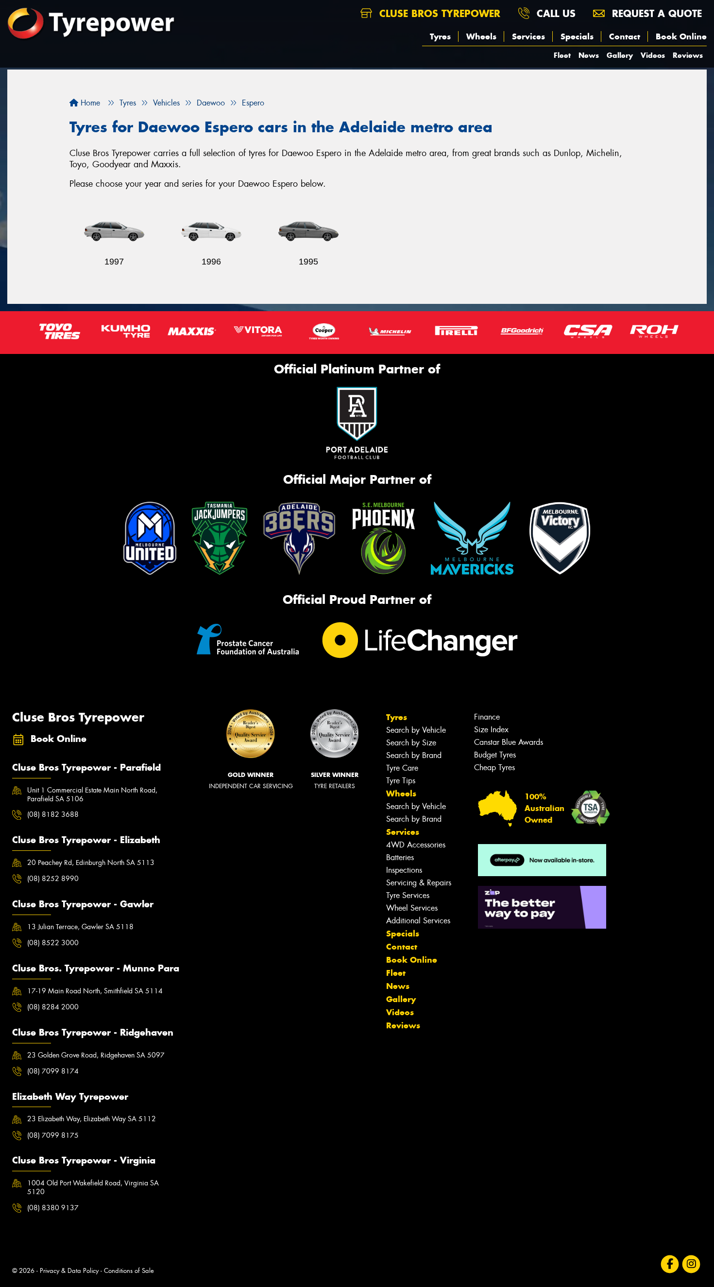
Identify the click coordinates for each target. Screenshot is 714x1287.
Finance (487, 717)
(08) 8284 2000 (53, 1007)
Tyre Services (407, 895)
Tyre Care (402, 768)
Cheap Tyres (494, 767)
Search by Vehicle (416, 730)
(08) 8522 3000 (53, 942)
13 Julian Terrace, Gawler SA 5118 (80, 926)
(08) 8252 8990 (53, 878)
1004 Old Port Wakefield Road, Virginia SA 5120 (93, 1187)
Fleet (562, 55)
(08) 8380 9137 (53, 1207)
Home (89, 103)
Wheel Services (412, 908)
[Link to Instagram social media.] (691, 1264)
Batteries (400, 857)
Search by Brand (414, 755)
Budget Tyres (495, 755)
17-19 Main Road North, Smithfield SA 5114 (95, 991)
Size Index (491, 729)
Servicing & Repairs (418, 883)
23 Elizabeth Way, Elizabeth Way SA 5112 (91, 1118)
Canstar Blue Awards (508, 742)
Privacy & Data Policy (69, 1271)
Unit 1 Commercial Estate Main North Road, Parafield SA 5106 (92, 794)
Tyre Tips (400, 781)
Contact (624, 36)
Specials (577, 36)
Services (528, 36)
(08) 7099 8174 (53, 1071)
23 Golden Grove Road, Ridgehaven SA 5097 (96, 1055)
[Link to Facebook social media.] (670, 1264)
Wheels (481, 36)
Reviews (688, 55)
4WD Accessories (415, 845)
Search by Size (411, 743)
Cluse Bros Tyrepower (438, 13)
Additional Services (418, 921)
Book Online (681, 36)
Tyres (440, 36)
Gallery (620, 55)
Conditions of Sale (129, 1271)
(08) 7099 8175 (53, 1135)
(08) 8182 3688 (53, 814)
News (588, 55)
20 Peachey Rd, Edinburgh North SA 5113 (90, 862)
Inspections (404, 870)
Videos (653, 55)
